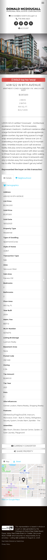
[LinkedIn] (26, 23)
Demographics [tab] (12, 185)
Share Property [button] (24, 451)
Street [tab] (18, 462)
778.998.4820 (23, 19)
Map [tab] (7, 462)
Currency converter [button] (25, 446)
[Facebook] (16, 23)
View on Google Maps (11, 500)
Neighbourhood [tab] (24, 178)
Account (24, 28)
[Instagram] (21, 23)
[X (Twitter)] (31, 23)
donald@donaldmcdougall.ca (24, 16)
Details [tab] (8, 178)
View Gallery (24, 37)
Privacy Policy (6, 544)
